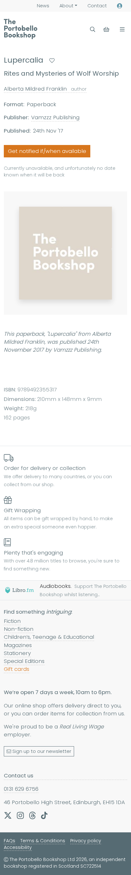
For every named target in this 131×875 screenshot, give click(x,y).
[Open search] (93, 29)
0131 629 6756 (21, 789)
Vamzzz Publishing (55, 117)
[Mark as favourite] (52, 60)
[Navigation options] (121, 29)
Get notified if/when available (47, 151)
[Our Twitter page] (8, 815)
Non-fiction (18, 629)
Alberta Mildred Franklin (45, 89)
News (43, 6)
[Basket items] (107, 29)
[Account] (119, 6)
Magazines (18, 645)
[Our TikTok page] (44, 815)
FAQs (9, 840)
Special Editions (24, 661)
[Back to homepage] (20, 29)
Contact (97, 6)
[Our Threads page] (32, 815)
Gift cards (16, 669)
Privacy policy (85, 840)
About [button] (66, 6)
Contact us (18, 775)
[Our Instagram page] (20, 815)
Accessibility (18, 847)
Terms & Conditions (42, 840)
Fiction (12, 621)
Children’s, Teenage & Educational (49, 637)
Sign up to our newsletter (41, 751)
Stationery (17, 653)
